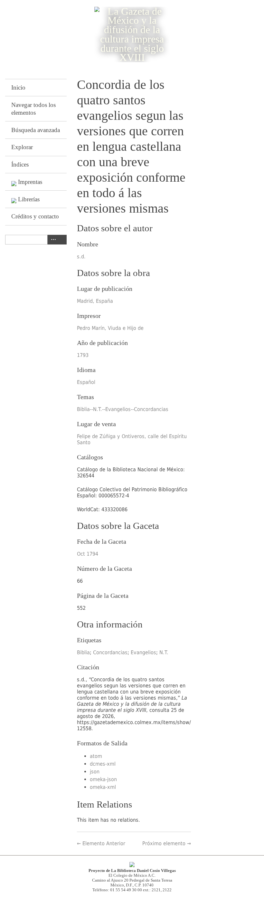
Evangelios (143, 652)
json (94, 772)
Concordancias (110, 652)
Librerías (29, 199)
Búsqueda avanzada (35, 130)
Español (86, 382)
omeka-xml (103, 787)
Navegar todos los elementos (33, 108)
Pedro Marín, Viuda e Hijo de (110, 328)
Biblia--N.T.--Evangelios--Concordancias (122, 409)
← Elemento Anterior (101, 843)
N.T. (163, 652)
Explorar (22, 147)
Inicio (18, 87)
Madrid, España (95, 301)
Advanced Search (52, 239)
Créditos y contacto (35, 216)
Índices (20, 164)
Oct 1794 (87, 554)
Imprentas (30, 181)
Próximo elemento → (166, 843)
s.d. (81, 256)
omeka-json (103, 779)
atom (96, 756)
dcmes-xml (103, 764)
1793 (83, 355)
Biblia (83, 652)
